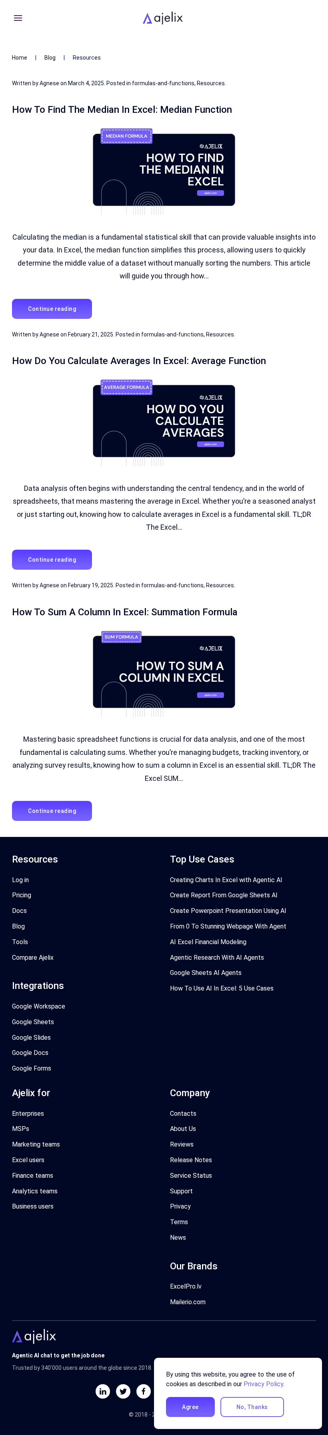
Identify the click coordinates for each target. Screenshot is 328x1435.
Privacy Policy (263, 1384)
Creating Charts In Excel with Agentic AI (226, 880)
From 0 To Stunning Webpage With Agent (228, 926)
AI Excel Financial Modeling (208, 942)
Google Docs (30, 1053)
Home (19, 57)
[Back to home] (164, 18)
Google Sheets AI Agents (206, 973)
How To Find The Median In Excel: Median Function (122, 109)
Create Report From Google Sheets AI (224, 895)
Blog (50, 57)
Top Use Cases (202, 859)
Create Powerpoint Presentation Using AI (228, 911)
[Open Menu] (18, 18)
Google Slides (31, 1037)
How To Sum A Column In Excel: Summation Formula (125, 612)
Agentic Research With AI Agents (217, 957)
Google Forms (31, 1068)
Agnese (49, 83)
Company (190, 1093)
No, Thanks (252, 1407)
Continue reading (52, 309)
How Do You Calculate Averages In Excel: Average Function (139, 360)
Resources (211, 83)
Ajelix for (31, 1093)
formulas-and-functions (163, 83)
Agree (190, 1407)
